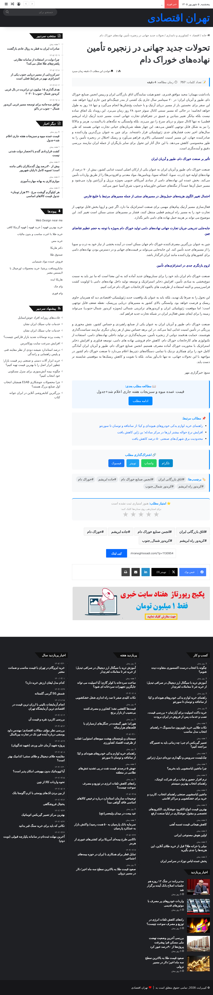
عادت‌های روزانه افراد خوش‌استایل (39, 317)
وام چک (58, 286)
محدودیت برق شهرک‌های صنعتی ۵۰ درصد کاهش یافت (167, 439)
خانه (204, 35)
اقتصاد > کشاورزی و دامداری (182, 35)
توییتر (133, 463)
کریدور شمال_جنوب (156, 540)
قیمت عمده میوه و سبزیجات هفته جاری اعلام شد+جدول (140, 391)
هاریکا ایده (57, 279)
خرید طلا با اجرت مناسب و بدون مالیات (40, 234)
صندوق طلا (56, 254)
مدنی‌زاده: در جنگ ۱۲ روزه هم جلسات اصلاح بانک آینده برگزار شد (165, 885)
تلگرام (166, 463)
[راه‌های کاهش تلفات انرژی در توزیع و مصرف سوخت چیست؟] (198, 925)
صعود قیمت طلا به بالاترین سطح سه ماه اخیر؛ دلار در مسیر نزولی (164, 962)
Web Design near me (49, 220)
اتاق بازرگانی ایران (191, 532)
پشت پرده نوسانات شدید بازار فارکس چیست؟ (32, 337)
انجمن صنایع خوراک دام (154, 532)
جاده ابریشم (119, 532)
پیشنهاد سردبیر (46, 309)
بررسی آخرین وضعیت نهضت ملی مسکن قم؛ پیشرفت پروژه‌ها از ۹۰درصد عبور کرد (166, 942)
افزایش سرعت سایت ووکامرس (40, 343)
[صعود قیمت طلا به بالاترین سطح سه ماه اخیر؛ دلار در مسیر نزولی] (198, 963)
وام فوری (57, 293)
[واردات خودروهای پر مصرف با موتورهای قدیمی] (198, 907)
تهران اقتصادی (139, 987)
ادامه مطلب (140, 401)
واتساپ (149, 463)
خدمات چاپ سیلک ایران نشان (41, 324)
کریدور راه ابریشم (192, 540)
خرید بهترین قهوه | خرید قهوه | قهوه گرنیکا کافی (35, 227)
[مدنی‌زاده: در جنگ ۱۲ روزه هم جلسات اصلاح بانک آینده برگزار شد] (198, 887)
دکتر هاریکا (56, 247)
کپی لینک (116, 553)
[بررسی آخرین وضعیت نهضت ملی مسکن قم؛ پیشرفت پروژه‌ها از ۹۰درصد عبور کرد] (198, 943)
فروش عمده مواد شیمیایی (47, 261)
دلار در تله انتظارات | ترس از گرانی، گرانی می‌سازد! (132, 4)
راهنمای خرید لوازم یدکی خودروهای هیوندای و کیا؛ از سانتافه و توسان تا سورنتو (151, 426)
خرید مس (57, 240)
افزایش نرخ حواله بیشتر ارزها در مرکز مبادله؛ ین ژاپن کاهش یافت (160, 432)
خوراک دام (94, 532)
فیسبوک (116, 463)
